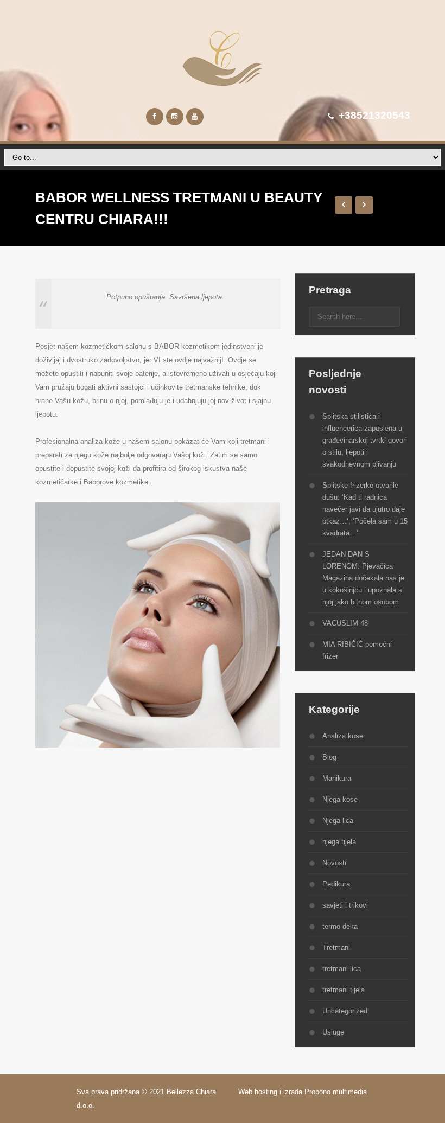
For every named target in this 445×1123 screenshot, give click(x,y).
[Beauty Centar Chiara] (222, 58)
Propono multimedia (336, 1092)
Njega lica (337, 820)
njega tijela (339, 842)
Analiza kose (342, 736)
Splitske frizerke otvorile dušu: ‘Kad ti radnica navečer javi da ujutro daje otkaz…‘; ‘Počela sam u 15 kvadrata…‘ (365, 509)
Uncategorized (344, 1011)
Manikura (336, 778)
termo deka (340, 926)
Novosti (334, 863)
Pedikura (336, 884)
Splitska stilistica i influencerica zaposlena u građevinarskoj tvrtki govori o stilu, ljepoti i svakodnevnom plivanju (364, 440)
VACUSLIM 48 (345, 623)
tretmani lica (341, 969)
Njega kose (340, 799)
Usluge (333, 1032)
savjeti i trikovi (345, 905)
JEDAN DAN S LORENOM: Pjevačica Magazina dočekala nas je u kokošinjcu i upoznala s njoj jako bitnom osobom (363, 578)
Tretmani (336, 947)
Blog (329, 757)
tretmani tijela (343, 990)
